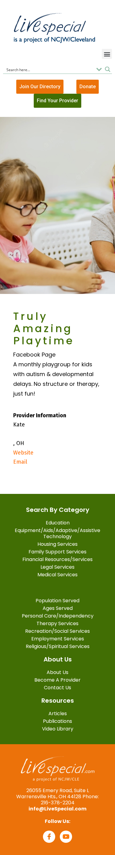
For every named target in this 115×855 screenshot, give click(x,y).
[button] (107, 54)
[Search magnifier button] (107, 69)
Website (23, 452)
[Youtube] (66, 837)
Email (20, 461)
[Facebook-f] (49, 837)
